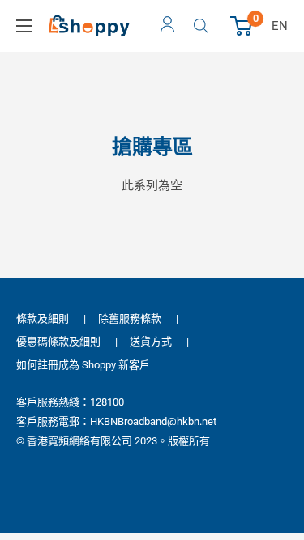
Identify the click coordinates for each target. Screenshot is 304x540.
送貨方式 (151, 341)
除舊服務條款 (129, 319)
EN (280, 26)
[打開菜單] (24, 25)
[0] (242, 26)
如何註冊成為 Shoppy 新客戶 (83, 365)
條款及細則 (42, 319)
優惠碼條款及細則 (58, 341)
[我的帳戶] (167, 26)
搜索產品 (203, 26)
